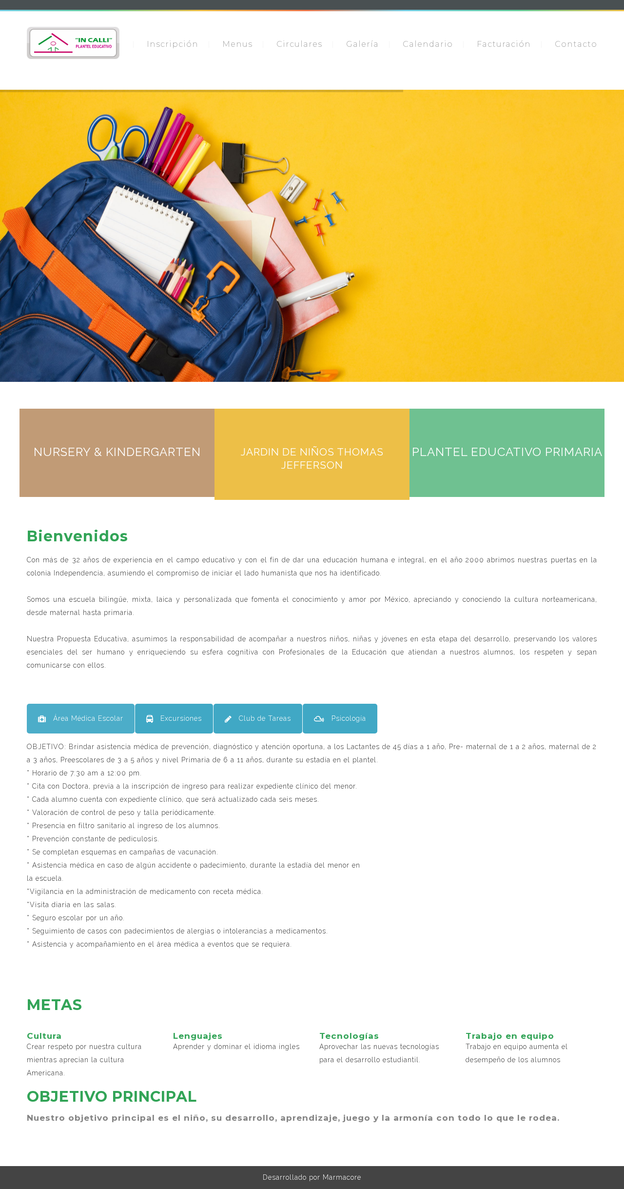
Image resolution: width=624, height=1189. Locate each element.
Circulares (299, 44)
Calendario (428, 44)
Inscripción (172, 44)
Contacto (576, 44)
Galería (362, 44)
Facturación (504, 44)
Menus (237, 44)
